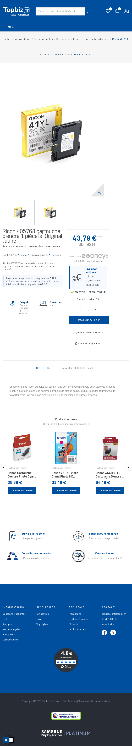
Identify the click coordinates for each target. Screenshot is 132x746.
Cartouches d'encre (17, 468)
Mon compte (42, 614)
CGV (5, 619)
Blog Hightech (43, 624)
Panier (39, 619)
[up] (80, 309)
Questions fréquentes (14, 614)
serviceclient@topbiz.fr (114, 614)
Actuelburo (104, 701)
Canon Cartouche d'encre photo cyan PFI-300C (21, 476)
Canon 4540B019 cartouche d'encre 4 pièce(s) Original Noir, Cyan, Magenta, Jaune (110, 476)
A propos (7, 624)
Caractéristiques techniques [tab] (78, 368)
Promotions (75, 614)
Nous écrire (108, 624)
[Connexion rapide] (126, 12)
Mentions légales (11, 629)
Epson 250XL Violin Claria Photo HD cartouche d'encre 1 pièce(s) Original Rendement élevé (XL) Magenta (66, 476)
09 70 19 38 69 (109, 619)
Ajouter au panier (90, 320)
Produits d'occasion (79, 619)
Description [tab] (43, 368)
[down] (95, 309)
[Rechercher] (86, 11)
